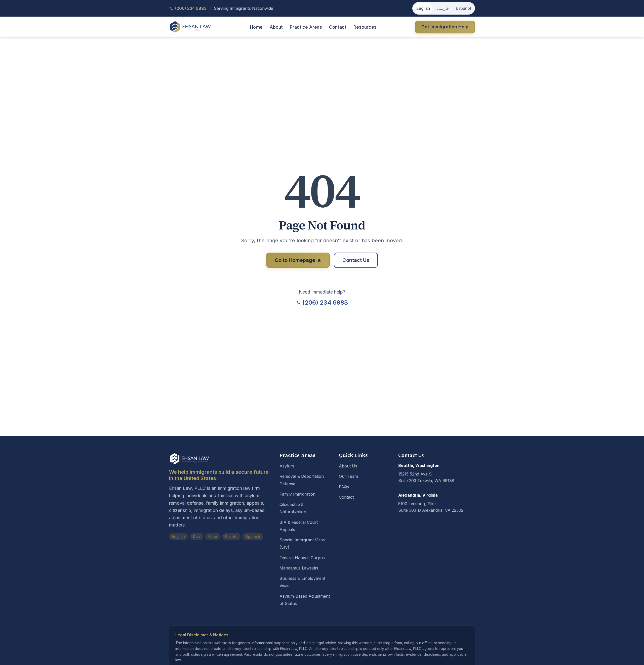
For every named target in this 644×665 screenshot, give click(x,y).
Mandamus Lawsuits (298, 568)
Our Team (348, 476)
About (276, 27)
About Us (348, 465)
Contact (337, 27)
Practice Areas (306, 27)
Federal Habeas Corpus (302, 557)
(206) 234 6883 (325, 302)
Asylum (286, 465)
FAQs (344, 486)
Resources (365, 27)
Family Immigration (297, 494)
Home (256, 27)
